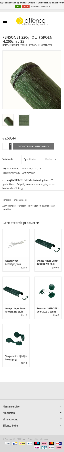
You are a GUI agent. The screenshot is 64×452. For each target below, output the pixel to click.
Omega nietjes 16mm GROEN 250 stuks (15, 310)
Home (5, 45)
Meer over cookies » (40, 7)
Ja (18, 7)
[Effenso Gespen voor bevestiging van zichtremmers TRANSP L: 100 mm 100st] (16, 243)
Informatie (7, 159)
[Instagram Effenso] (43, 391)
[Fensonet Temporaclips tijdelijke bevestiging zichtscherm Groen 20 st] (16, 338)
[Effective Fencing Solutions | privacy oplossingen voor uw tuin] (37, 21)
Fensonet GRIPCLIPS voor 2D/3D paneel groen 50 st (48, 310)
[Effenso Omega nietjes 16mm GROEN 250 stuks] (16, 291)
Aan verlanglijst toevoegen (14, 206)
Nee (26, 7)
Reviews (50, 159)
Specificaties (30, 159)
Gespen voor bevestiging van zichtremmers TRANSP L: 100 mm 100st (15, 262)
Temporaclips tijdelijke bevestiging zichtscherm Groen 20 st (16, 358)
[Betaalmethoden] (7, 443)
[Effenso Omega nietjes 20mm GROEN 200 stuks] (48, 243)
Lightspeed (43, 439)
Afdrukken (6, 209)
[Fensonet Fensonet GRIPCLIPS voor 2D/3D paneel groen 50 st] (48, 291)
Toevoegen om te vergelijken (41, 206)
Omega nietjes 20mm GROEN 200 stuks (47, 262)
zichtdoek (6, 200)
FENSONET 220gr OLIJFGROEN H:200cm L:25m (31, 45)
